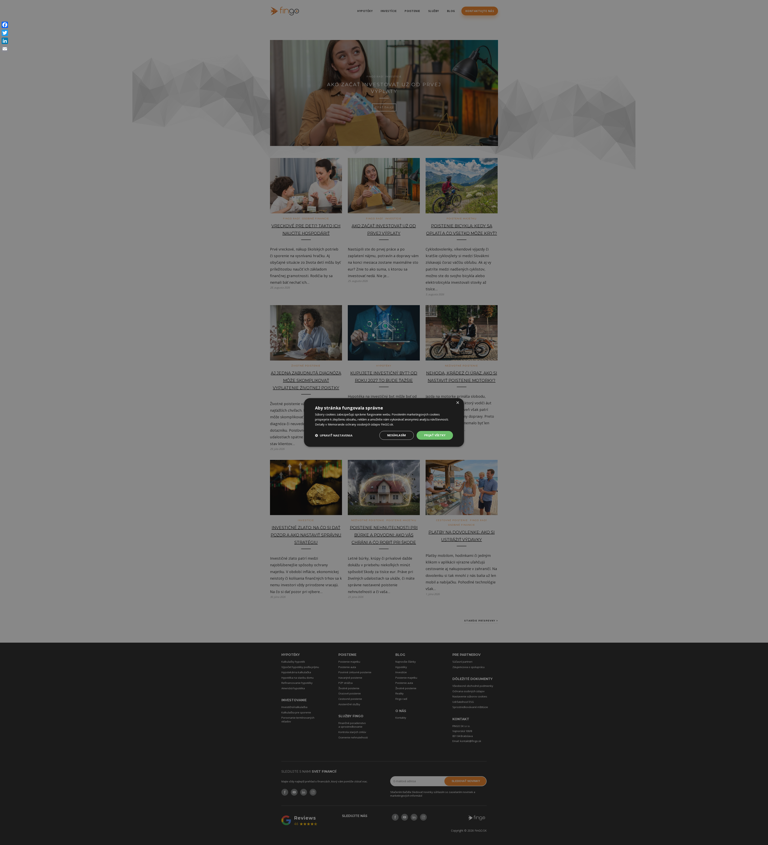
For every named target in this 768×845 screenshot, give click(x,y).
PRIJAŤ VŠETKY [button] (434, 435)
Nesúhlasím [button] (396, 435)
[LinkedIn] (5, 41)
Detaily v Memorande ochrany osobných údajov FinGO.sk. (354, 424)
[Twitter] (5, 33)
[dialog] (384, 422)
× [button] (457, 402)
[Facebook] (5, 25)
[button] (333, 435)
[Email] (5, 49)
